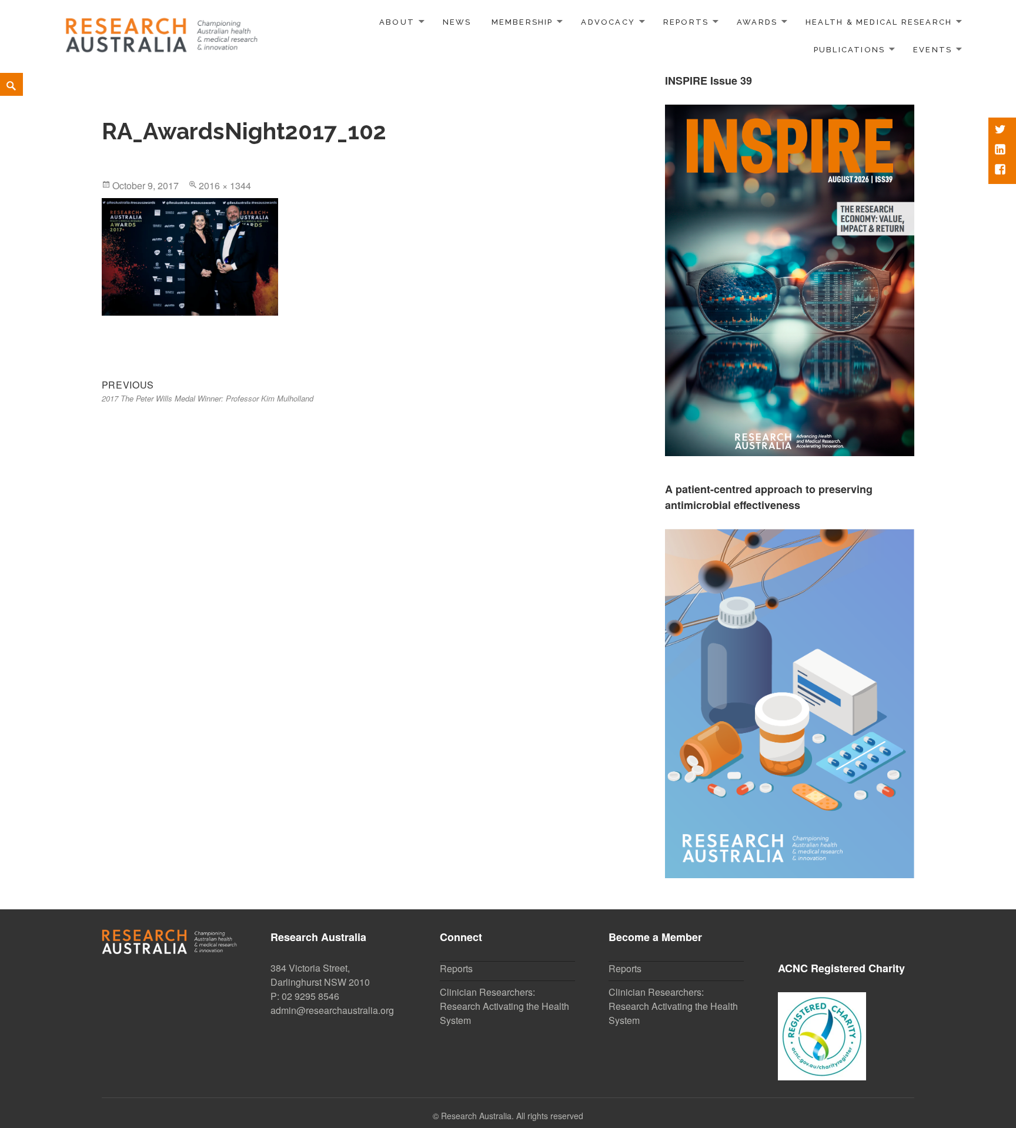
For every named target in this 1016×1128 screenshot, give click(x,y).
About (397, 22)
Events (932, 49)
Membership (522, 22)
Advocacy (608, 22)
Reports (685, 22)
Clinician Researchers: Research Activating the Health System (504, 1006)
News (457, 22)
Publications (849, 49)
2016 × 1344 (225, 185)
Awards (757, 22)
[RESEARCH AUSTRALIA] (162, 31)
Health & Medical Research (879, 22)
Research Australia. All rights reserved (512, 1116)
